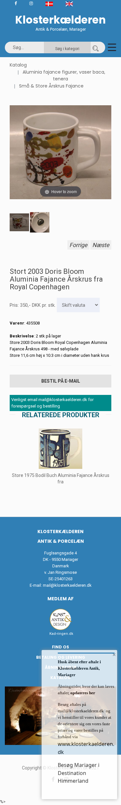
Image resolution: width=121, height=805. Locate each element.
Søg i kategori (67, 48)
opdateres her (82, 692)
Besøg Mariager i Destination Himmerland (78, 772)
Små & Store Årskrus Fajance (51, 86)
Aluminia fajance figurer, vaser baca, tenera (64, 75)
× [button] (114, 654)
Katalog (18, 65)
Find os (60, 647)
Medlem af (60, 598)
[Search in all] (95, 47)
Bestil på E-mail (60, 381)
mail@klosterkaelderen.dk (67, 585)
